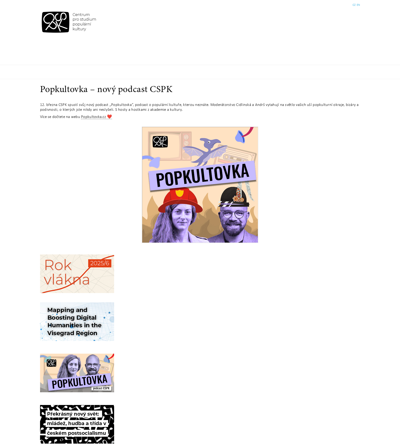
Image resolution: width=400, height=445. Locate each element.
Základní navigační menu (200, 72)
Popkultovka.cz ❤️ (96, 117)
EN (358, 4)
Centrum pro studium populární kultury (70, 22)
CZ (354, 4)
